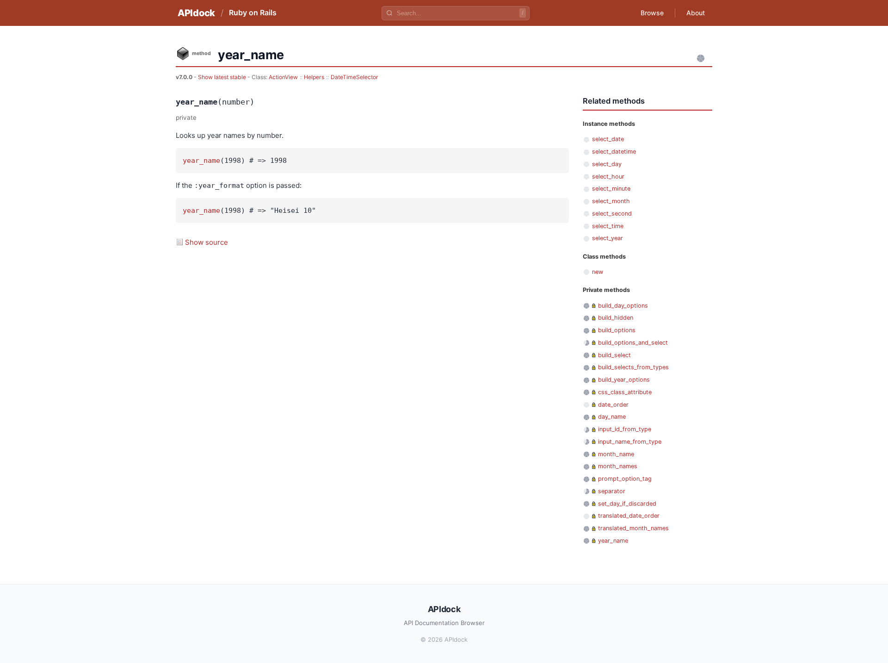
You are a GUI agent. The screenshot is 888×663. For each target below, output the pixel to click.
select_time (607, 226)
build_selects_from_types (633, 367)
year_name (201, 160)
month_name (616, 454)
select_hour (608, 176)
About (695, 13)
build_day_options (623, 305)
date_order (613, 404)
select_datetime (614, 151)
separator (611, 491)
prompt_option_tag (625, 478)
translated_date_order (629, 515)
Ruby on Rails (253, 12)
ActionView (283, 77)
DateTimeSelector (354, 77)
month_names (617, 466)
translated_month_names (633, 528)
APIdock (196, 13)
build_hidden (615, 317)
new (597, 271)
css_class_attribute (625, 392)
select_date (608, 139)
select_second (612, 213)
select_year (607, 238)
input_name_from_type (629, 441)
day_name (612, 416)
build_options (616, 330)
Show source (206, 242)
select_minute (611, 188)
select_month (611, 201)
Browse (652, 13)
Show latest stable (222, 77)
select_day (607, 164)
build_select (614, 355)
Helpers (314, 77)
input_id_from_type (624, 429)
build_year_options (624, 379)
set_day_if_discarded (627, 503)
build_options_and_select (633, 342)
